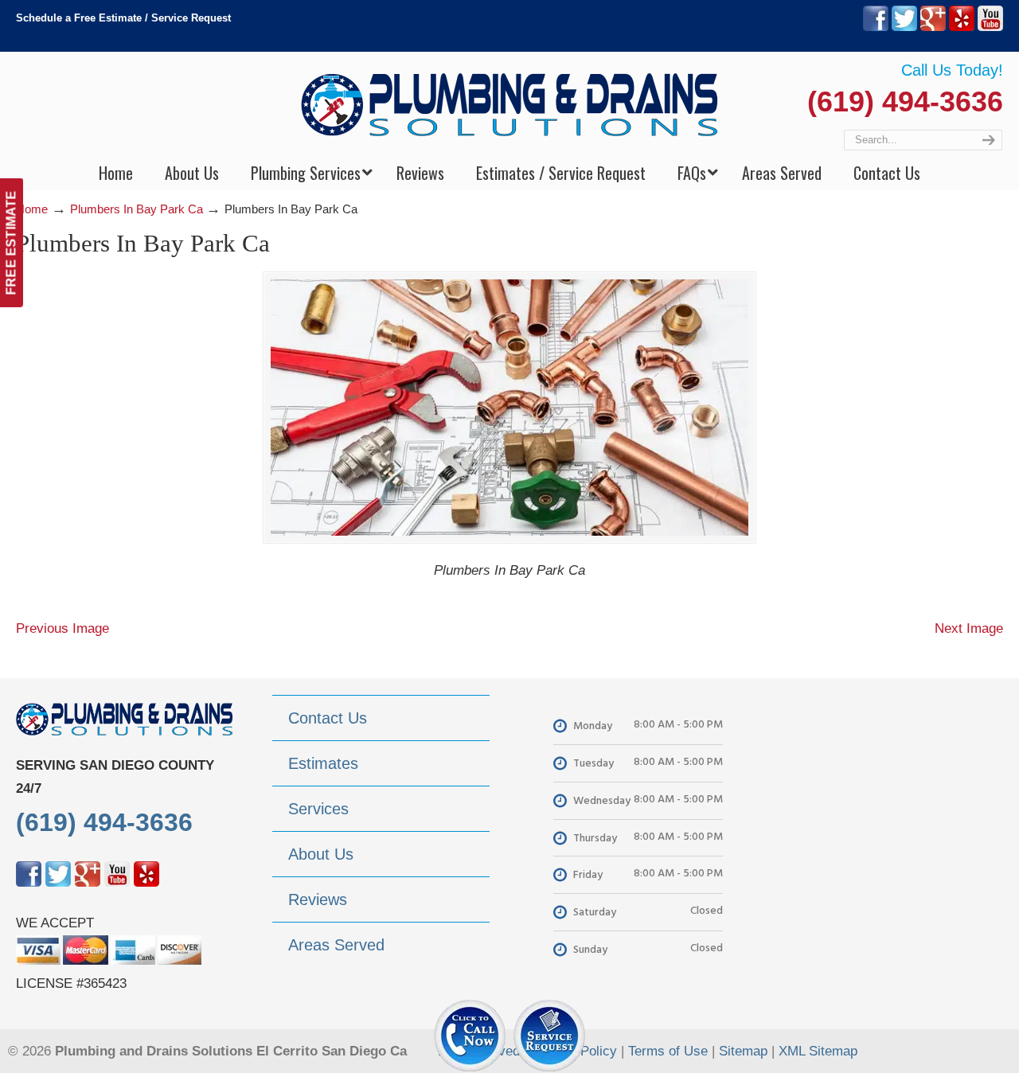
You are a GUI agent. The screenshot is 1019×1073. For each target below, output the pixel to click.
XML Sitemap (818, 1051)
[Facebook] (875, 27)
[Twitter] (904, 27)
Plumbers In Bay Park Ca (136, 209)
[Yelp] (961, 27)
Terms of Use (668, 1051)
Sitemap (743, 1051)
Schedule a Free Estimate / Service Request (123, 18)
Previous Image (62, 628)
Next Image (969, 628)
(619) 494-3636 (905, 101)
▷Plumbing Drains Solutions (510, 104)
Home (32, 209)
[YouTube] (990, 27)
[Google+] (933, 27)
